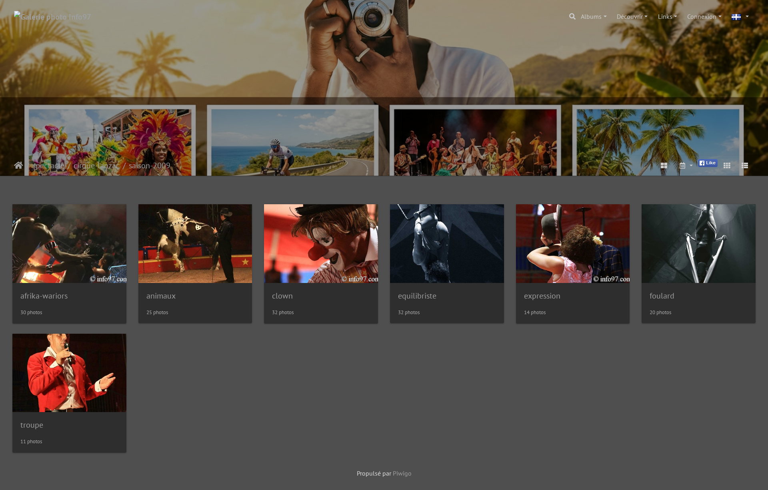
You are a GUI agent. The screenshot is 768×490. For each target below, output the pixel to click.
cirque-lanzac (97, 165)
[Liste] (745, 165)
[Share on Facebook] (708, 162)
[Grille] (727, 165)
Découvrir (630, 16)
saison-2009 (149, 165)
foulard (662, 296)
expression (542, 296)
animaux (161, 296)
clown (282, 296)
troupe (31, 425)
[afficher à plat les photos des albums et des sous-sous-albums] (664, 165)
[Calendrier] (685, 165)
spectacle (48, 165)
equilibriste (417, 296)
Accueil (18, 165)
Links (665, 16)
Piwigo (402, 473)
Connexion (701, 16)
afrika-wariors (44, 296)
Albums (591, 16)
